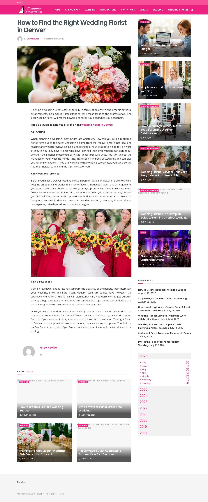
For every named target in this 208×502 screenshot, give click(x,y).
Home (57, 9)
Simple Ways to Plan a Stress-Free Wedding (100, 408)
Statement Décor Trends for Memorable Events (158, 258)
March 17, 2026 (87, 458)
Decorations (108, 9)
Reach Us (21, 2)
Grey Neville (33, 38)
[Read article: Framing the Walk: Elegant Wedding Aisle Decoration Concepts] (44, 442)
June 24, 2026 (27, 458)
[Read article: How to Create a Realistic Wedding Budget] (44, 398)
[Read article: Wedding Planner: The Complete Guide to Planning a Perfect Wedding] (164, 206)
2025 (144, 389)
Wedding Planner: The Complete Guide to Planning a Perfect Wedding (164, 215)
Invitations (128, 9)
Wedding (158, 9)
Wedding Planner (178, 9)
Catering (90, 9)
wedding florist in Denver (96, 124)
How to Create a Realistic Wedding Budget (41, 408)
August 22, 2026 (28, 415)
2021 (143, 414)
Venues (144, 9)
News (143, 232)
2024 (144, 395)
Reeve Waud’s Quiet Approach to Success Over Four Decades (100, 452)
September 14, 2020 (54, 38)
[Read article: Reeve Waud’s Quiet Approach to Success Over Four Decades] (104, 442)
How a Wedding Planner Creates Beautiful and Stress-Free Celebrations (161, 129)
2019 (143, 426)
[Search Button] (192, 9)
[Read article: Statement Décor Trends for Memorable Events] (164, 248)
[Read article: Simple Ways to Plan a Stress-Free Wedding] (104, 398)
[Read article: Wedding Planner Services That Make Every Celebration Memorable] (164, 164)
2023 (143, 401)
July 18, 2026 (148, 138)
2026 (144, 356)
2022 (143, 408)
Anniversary (72, 9)
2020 (143, 420)
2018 (143, 433)
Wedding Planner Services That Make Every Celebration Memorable (164, 173)
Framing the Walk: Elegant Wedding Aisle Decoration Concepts (42, 452)
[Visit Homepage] (31, 10)
